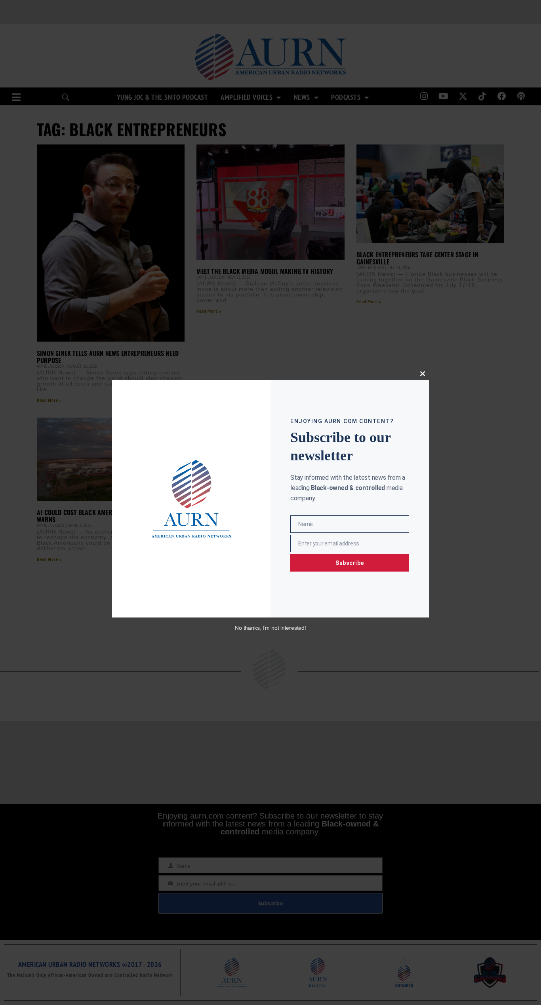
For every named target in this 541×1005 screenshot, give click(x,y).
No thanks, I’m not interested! (270, 628)
